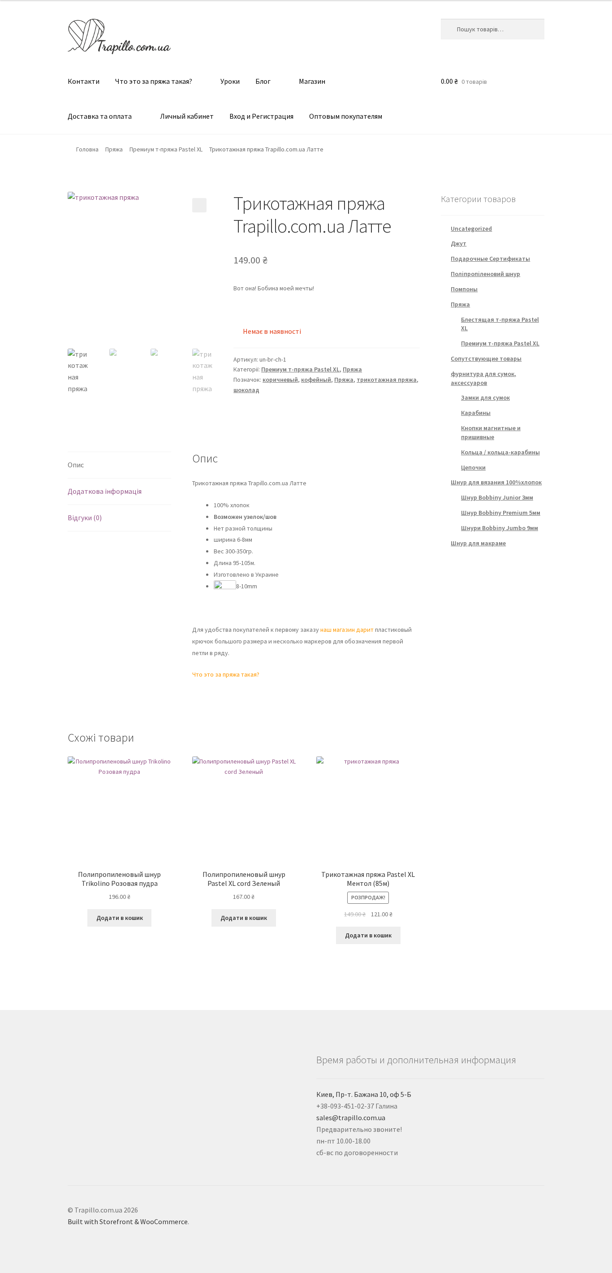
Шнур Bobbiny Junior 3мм (497, 497)
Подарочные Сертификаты (490, 259)
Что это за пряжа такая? (153, 81)
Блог (263, 81)
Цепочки (473, 467)
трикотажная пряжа (387, 379)
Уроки (230, 81)
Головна (87, 149)
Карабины (476, 413)
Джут (458, 243)
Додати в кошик (119, 918)
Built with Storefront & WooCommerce (128, 1221)
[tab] (119, 465)
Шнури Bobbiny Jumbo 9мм (499, 528)
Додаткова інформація (105, 491)
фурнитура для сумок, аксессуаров (483, 378)
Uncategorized (471, 228)
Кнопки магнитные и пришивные (491, 432)
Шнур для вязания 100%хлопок (496, 482)
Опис (76, 464)
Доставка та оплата (100, 116)
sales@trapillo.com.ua (350, 1117)
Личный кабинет (187, 116)
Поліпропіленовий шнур (485, 274)
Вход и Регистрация (261, 116)
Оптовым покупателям (345, 116)
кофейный (316, 379)
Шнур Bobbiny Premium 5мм (500, 513)
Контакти (83, 81)
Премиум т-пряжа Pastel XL (166, 149)
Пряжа (114, 149)
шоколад (246, 390)
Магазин (312, 81)
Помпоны (464, 289)
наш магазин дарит (346, 630)
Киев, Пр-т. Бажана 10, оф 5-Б (363, 1094)
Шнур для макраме (478, 543)
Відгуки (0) (85, 517)
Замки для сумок (485, 397)
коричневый (280, 379)
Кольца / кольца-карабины (500, 452)
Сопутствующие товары (486, 358)
